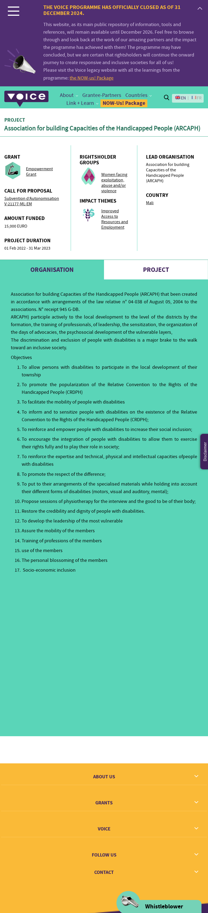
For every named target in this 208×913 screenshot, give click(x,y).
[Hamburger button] (13, 11)
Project (156, 269)
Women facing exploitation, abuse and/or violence (114, 183)
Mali (150, 203)
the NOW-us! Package (91, 78)
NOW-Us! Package (124, 103)
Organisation (52, 269)
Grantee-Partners (101, 95)
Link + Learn (80, 103)
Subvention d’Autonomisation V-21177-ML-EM (31, 201)
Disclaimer (205, 451)
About (67, 95)
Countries (136, 95)
